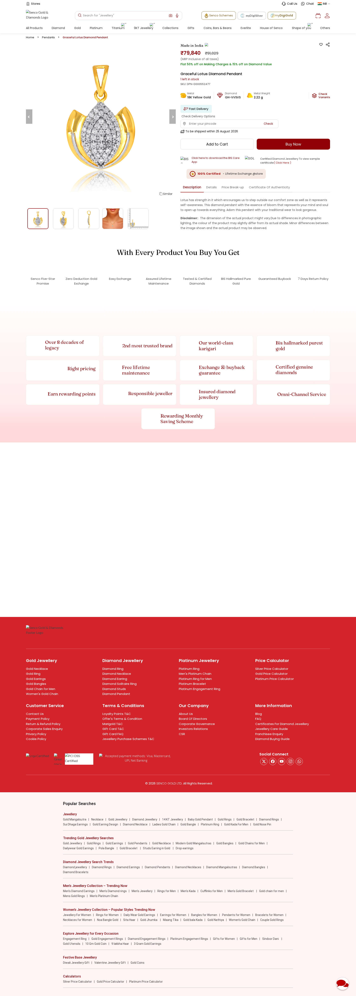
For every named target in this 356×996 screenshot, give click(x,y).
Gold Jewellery (117, 819)
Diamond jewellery (75, 867)
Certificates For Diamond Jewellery (282, 724)
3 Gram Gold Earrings (147, 943)
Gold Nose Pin (262, 824)
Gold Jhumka (149, 920)
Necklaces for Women (77, 920)
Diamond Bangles (253, 867)
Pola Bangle (107, 848)
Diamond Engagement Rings (146, 938)
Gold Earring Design (105, 824)
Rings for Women (107, 915)
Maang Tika (170, 920)
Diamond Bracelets (75, 872)
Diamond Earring (114, 679)
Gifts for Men (248, 938)
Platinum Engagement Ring (199, 689)
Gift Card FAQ (112, 734)
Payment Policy (37, 719)
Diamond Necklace (116, 673)
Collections (170, 28)
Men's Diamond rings (113, 891)
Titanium (118, 28)
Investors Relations (193, 729)
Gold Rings (225, 819)
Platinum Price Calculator (274, 679)
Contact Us (35, 714)
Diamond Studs (114, 689)
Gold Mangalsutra (74, 819)
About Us (186, 714)
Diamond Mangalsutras (221, 867)
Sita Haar (129, 920)
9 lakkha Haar (120, 943)
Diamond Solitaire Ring (119, 684)
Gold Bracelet (245, 819)
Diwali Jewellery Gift (76, 962)
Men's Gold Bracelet (241, 891)
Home (30, 37)
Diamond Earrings (128, 867)
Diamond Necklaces (188, 867)
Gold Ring (33, 673)
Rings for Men (166, 891)
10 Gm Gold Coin (96, 943)
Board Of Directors (193, 719)
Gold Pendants (137, 843)
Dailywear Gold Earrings (78, 848)
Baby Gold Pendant (200, 819)
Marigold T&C (112, 724)
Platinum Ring (189, 669)
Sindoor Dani (270, 938)
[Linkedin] (299, 761)
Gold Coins (137, 962)
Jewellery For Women (77, 915)
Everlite (246, 28)
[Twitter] (263, 761)
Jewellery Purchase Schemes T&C (128, 739)
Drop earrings (184, 848)
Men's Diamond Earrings (79, 891)
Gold (77, 28)
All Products (34, 28)
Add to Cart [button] (217, 144)
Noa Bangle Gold (107, 920)
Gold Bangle (188, 824)
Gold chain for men (271, 891)
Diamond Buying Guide (272, 739)
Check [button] (268, 124)
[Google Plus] (290, 761)
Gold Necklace (37, 669)
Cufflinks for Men (211, 891)
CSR (182, 734)
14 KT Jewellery (172, 819)
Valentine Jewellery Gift (110, 962)
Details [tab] (211, 187)
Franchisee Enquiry (269, 734)
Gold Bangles (36, 684)
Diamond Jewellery (144, 819)
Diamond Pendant (116, 694)
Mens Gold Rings (74, 896)
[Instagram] (281, 761)
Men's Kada (188, 891)
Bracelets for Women (269, 915)
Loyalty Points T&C (116, 714)
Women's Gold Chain (42, 694)
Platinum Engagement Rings (189, 938)
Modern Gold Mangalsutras (193, 843)
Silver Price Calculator (271, 669)
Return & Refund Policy (43, 724)
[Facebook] (272, 761)
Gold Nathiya (215, 920)
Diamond (58, 28)
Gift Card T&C (113, 729)
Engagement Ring (75, 938)
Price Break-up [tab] (233, 187)
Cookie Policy (36, 739)
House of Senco (271, 28)
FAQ (258, 719)
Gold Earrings (36, 679)
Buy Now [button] (293, 144)
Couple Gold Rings (272, 920)
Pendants (48, 37)
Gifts (190, 28)
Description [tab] (192, 187)
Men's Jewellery (142, 891)
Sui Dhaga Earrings (75, 824)
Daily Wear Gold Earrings (139, 915)
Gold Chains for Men (251, 843)
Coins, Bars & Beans (218, 28)
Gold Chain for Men (40, 689)
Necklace (97, 819)
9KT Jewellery (143, 28)
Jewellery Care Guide (271, 729)
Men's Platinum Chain (195, 673)
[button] (170, 15)
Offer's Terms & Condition (122, 719)
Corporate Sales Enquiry (44, 729)
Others (325, 28)
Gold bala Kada (193, 920)
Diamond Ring (112, 669)
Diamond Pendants (157, 867)
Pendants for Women (236, 915)
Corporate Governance (197, 724)
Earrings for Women (173, 915)
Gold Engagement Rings (107, 938)
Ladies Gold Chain (164, 824)
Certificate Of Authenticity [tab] (269, 187)
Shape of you (301, 28)
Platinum (96, 28)
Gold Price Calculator (271, 673)
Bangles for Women (204, 915)
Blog (258, 714)
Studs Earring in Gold (157, 848)
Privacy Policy (36, 734)
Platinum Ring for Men (195, 679)
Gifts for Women (224, 938)
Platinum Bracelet (192, 684)
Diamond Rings (269, 819)
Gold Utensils (71, 943)
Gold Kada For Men (236, 824)
